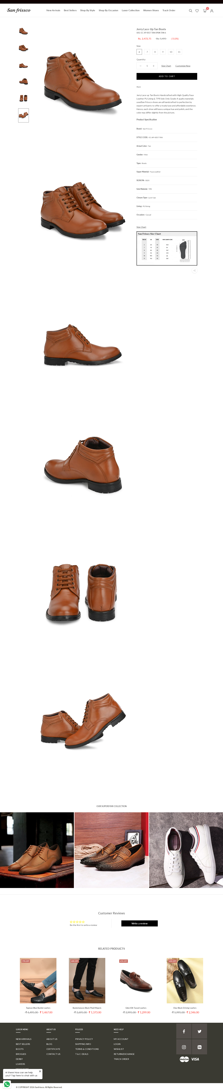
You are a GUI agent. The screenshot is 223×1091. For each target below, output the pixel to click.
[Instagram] (183, 1046)
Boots (20, 1049)
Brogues (21, 1054)
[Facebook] (144, 86)
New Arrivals (53, 10)
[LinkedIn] (199, 1046)
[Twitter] (148, 86)
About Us (51, 1039)
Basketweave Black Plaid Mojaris (87, 1008)
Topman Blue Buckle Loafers (38, 1008)
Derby (19, 1059)
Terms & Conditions (87, 1049)
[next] (213, 983)
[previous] (9, 983)
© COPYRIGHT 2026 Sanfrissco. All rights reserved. (39, 1087)
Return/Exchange (124, 1054)
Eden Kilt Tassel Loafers (136, 1008)
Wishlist (119, 1049)
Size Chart (166, 65)
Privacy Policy (84, 1039)
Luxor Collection (131, 10)
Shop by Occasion (108, 10)
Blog (49, 1044)
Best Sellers (70, 10)
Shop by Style (87, 10)
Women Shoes (151, 10)
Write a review (140, 923)
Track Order (168, 10)
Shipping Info (83, 1044)
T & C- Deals (81, 1054)
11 (179, 51)
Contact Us (53, 1054)
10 (171, 51)
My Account (121, 1039)
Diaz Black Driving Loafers (184, 1008)
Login (117, 1044)
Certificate (53, 1049)
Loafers (20, 1064)
